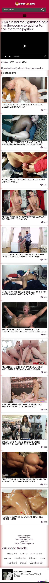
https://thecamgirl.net (24, 544)
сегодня (7, 558)
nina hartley (20, 558)
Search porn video (42, 10)
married (23, 553)
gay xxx (35, 68)
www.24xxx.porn (24, 536)
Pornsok (24, 542)
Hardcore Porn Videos (24, 540)
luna (43, 558)
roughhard (12, 563)
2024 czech (36, 553)
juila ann (33, 558)
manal (23, 563)
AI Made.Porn (24, 538)
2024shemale (36, 563)
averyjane (12, 553)
